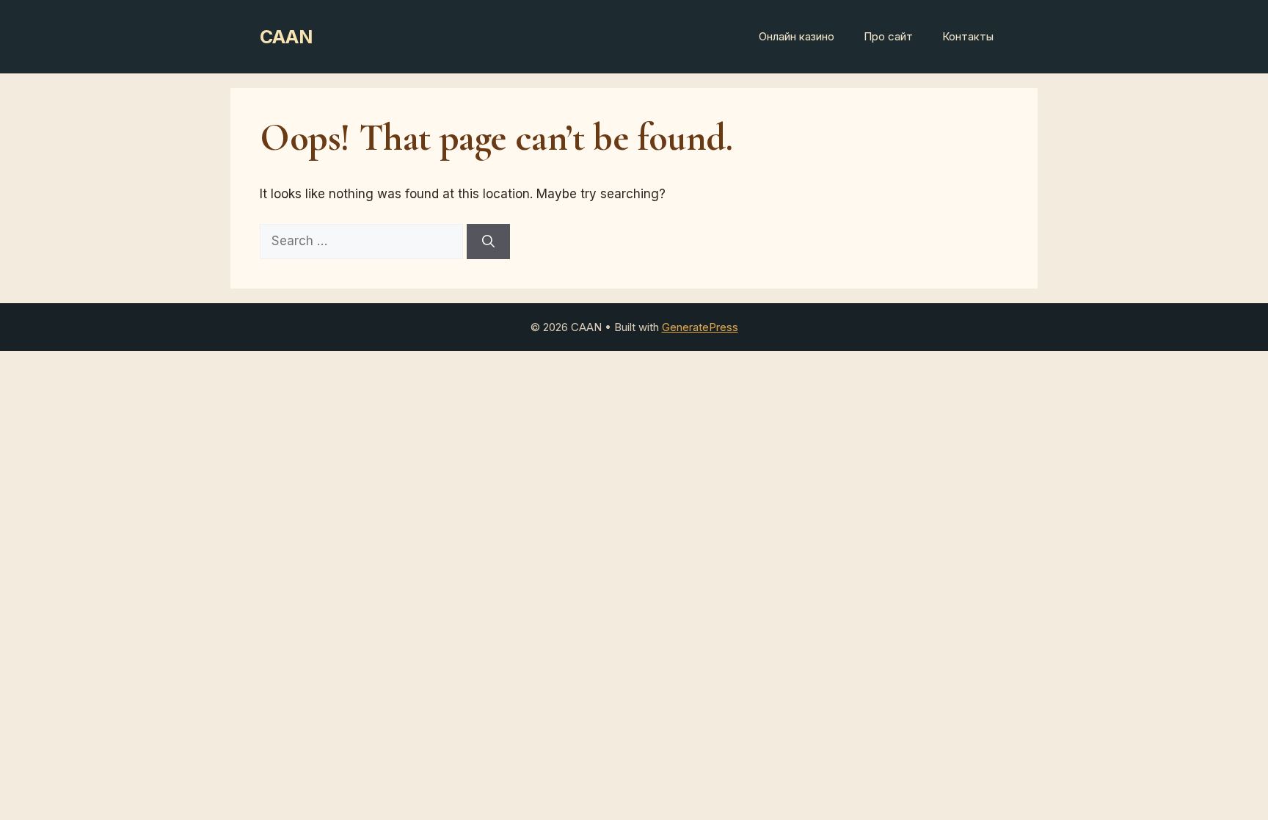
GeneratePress (700, 327)
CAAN (286, 37)
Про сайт (888, 36)
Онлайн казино (796, 36)
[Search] (488, 241)
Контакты (968, 36)
